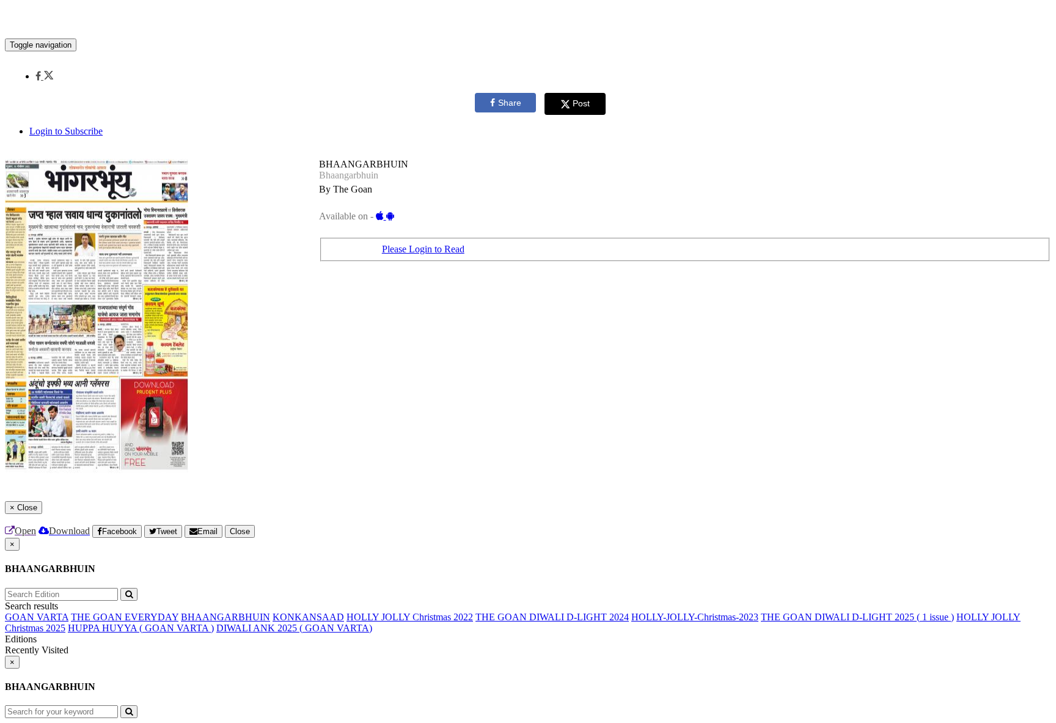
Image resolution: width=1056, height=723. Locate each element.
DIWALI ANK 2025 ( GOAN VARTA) (294, 628)
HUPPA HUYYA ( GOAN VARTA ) (141, 628)
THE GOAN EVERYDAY (124, 617)
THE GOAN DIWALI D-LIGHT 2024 (552, 617)
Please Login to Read (423, 249)
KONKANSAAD (308, 617)
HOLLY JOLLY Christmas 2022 (409, 617)
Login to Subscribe (66, 131)
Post (581, 103)
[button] (44, 76)
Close (240, 531)
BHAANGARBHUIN (225, 617)
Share (509, 103)
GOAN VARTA (36, 617)
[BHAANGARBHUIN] (528, 20)
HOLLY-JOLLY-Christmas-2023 (694, 617)
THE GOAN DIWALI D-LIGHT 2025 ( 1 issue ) (857, 617)
